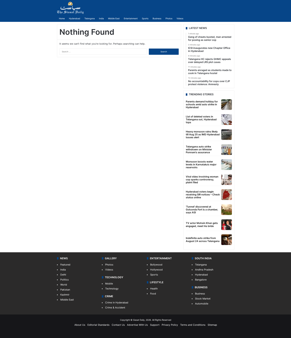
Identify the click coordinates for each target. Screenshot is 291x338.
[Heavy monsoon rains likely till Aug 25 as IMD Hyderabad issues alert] (226, 134)
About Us (79, 324)
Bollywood (156, 264)
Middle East (114, 18)
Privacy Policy (170, 324)
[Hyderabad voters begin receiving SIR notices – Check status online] (226, 194)
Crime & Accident (115, 307)
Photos (169, 18)
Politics (64, 279)
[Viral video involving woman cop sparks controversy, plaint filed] (226, 179)
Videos (180, 18)
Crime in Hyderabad (116, 302)
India (101, 18)
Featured (65, 264)
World (63, 284)
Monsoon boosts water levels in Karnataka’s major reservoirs (201, 164)
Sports (145, 18)
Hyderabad (74, 18)
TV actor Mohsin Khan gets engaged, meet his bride (202, 224)
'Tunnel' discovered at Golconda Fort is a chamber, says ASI (202, 209)
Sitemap (212, 324)
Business (157, 18)
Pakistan (65, 289)
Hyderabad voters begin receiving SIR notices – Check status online (203, 194)
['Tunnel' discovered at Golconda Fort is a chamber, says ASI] (226, 209)
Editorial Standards (98, 324)
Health (154, 288)
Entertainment (131, 18)
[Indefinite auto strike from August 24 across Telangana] (226, 239)
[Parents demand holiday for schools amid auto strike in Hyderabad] (226, 104)
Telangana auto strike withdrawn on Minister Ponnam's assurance (199, 149)
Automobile (201, 303)
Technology (112, 288)
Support (154, 324)
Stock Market (203, 298)
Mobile (109, 283)
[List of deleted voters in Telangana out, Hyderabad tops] (226, 119)
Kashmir (64, 294)
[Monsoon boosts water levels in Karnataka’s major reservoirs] (226, 164)
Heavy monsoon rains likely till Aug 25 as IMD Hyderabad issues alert (203, 134)
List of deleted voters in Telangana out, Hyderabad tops (201, 119)
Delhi (63, 274)
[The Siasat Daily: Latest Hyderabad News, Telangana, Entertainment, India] (70, 8)
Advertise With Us (137, 324)
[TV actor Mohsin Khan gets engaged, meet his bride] (226, 224)
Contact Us (118, 324)
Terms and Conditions (192, 324)
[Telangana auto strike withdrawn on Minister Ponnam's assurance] (226, 149)
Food (153, 293)
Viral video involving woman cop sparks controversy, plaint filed (202, 179)
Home (62, 18)
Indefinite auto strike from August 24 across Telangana (202, 239)
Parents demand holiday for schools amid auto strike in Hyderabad (202, 104)
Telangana (89, 18)
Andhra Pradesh (204, 269)
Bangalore (201, 279)
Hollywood (156, 269)
